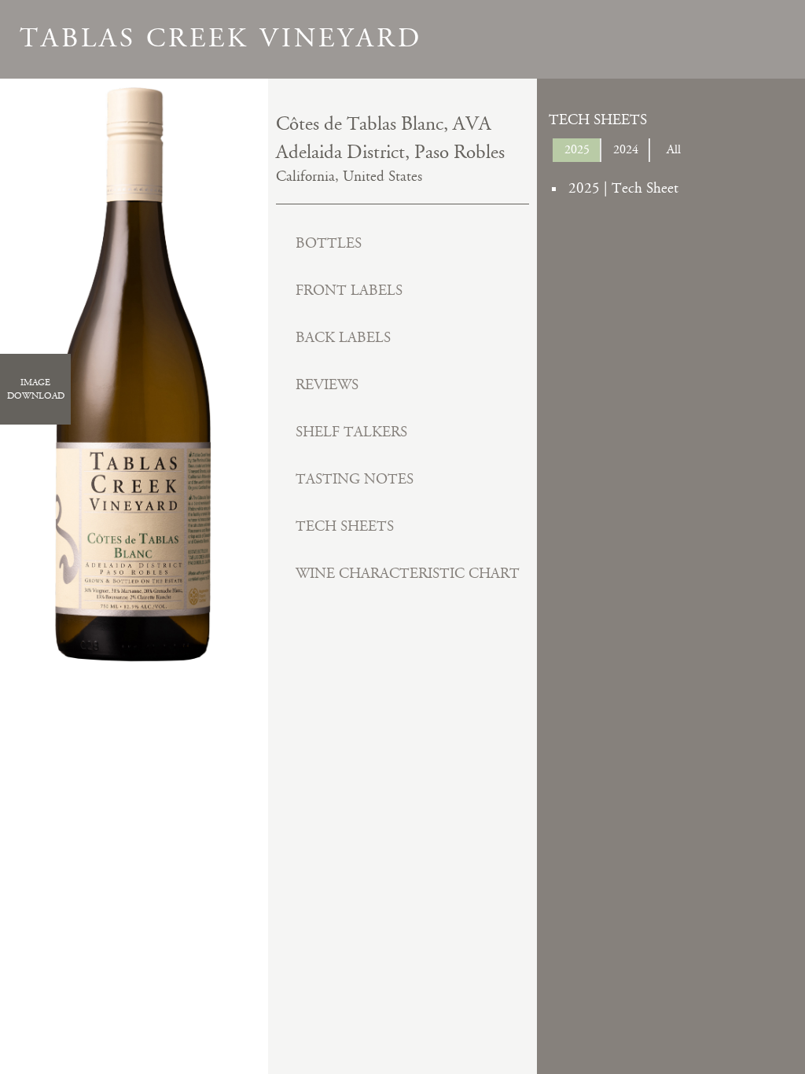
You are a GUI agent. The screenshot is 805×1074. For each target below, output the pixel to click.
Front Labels (349, 290)
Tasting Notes (355, 479)
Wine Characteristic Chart (408, 573)
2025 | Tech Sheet (623, 188)
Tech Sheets (345, 526)
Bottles (329, 243)
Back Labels (343, 337)
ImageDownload (35, 389)
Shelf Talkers (351, 432)
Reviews (327, 385)
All (674, 149)
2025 (577, 149)
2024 (625, 149)
